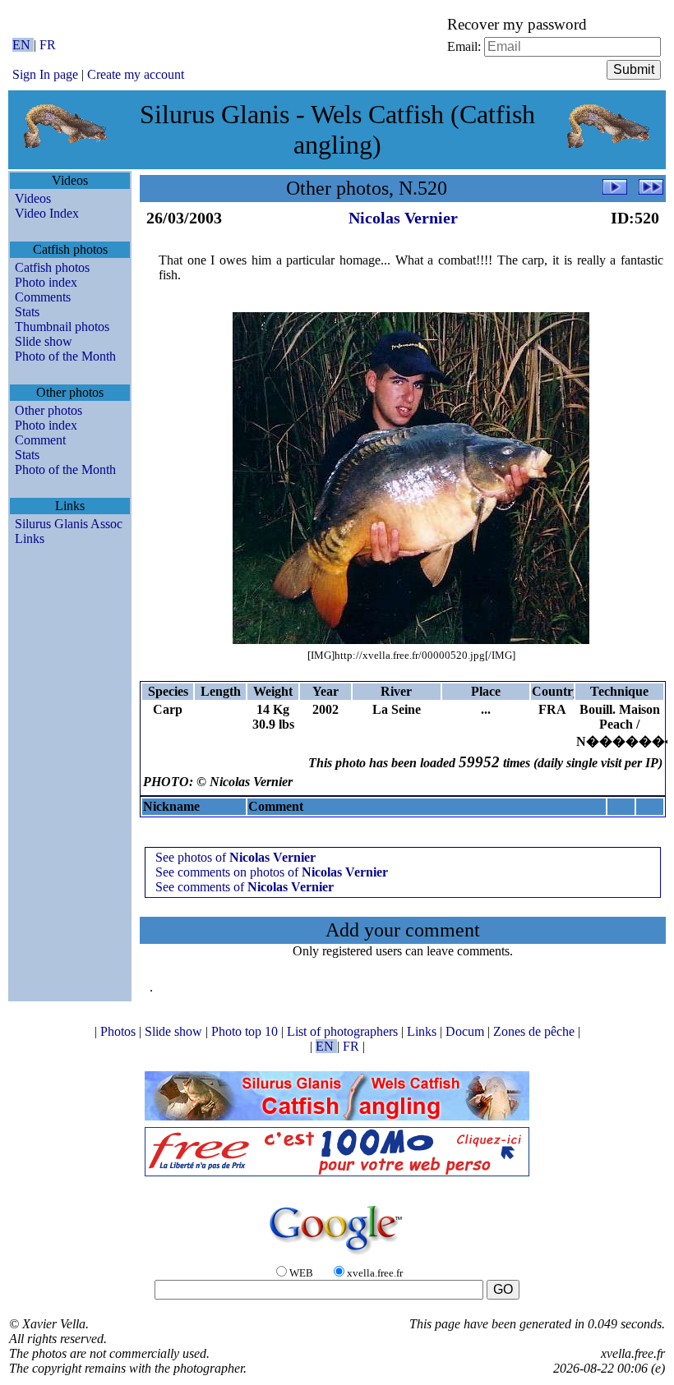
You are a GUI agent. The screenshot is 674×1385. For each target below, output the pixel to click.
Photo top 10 (246, 1031)
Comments (43, 297)
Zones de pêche (535, 1031)
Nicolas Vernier (403, 218)
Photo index (46, 282)
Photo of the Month (65, 356)
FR (47, 45)
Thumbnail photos (62, 327)
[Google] (337, 1256)
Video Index (47, 213)
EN (23, 45)
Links (29, 538)
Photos (119, 1031)
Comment (40, 440)
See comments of (244, 887)
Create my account (135, 74)
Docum (466, 1031)
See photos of (235, 857)
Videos (33, 198)
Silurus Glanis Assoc (68, 524)
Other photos (48, 410)
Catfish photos (52, 267)
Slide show (43, 341)
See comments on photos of (271, 872)
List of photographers (344, 1031)
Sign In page (45, 74)
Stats (27, 312)
